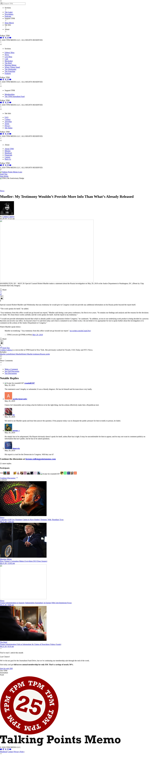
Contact (7, 119)
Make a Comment (11, 369)
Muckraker (9, 61)
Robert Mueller (16, 354)
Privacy (7, 126)
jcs (14, 415)
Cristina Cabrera (8, 217)
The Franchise (10, 71)
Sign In (2, 176)
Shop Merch (9, 23)
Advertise (8, 122)
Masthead (8, 153)
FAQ (6, 117)
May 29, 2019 (37, 335)
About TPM (9, 149)
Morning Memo (10, 65)
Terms (7, 124)
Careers (7, 157)
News (7, 55)
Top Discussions (11, 373)
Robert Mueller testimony (31, 354)
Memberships (10, 94)
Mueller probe (5, 354)
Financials (8, 155)
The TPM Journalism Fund (15, 96)
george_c (16, 430)
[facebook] (3, 38)
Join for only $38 (6, 668)
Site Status (8, 128)
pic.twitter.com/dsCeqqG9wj (80, 331)
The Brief (8, 63)
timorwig (16, 448)
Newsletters (9, 14)
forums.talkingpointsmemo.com (40, 459)
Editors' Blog (9, 53)
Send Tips (3, 174)
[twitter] (6, 750)
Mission (7, 151)
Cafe (6, 59)
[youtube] (10, 38)
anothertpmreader (20, 399)
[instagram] (8, 38)
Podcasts (8, 16)
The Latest (8, 12)
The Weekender (10, 69)
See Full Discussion (12, 371)
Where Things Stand (12, 67)
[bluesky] (1, 38)
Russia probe (45, 354)
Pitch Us (8, 159)
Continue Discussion (8, 478)
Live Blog (8, 57)
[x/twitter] (6, 38)
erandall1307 (29, 383)
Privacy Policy (19, 752)
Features (8, 73)
